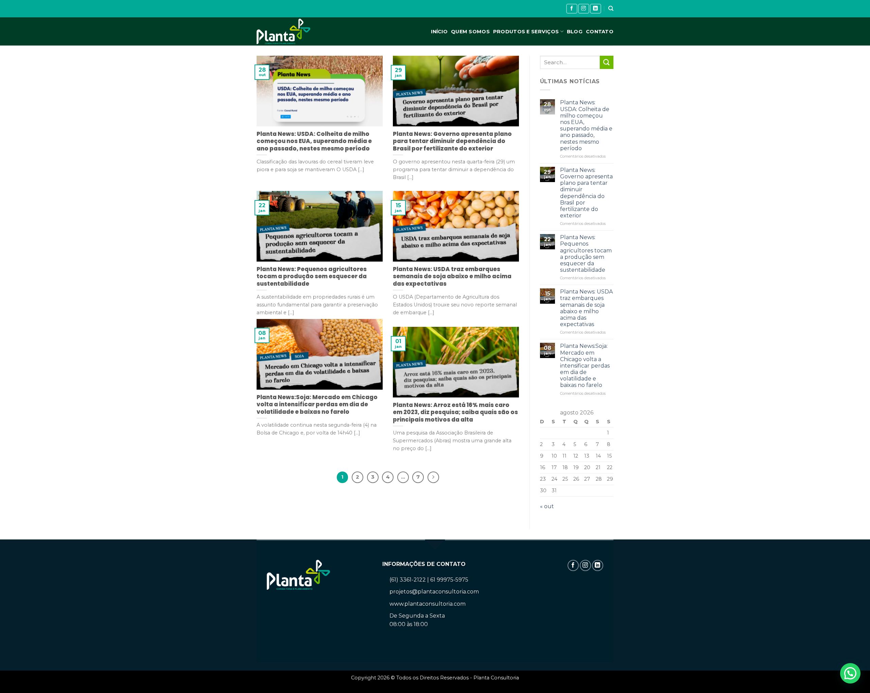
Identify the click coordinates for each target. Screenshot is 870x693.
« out (547, 506)
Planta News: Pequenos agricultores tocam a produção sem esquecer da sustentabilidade (586, 253)
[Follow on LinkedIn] (595, 9)
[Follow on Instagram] (583, 9)
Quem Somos (470, 32)
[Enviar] (606, 62)
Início (439, 32)
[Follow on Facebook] (571, 9)
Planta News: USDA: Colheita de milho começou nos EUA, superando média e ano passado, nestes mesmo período (586, 125)
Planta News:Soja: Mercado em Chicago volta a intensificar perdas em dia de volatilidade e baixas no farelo (585, 365)
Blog (574, 32)
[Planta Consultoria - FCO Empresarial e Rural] (289, 31)
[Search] (610, 8)
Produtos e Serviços (526, 32)
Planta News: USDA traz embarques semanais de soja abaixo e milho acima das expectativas (586, 307)
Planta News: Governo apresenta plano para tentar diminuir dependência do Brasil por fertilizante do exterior (586, 193)
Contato (599, 32)
